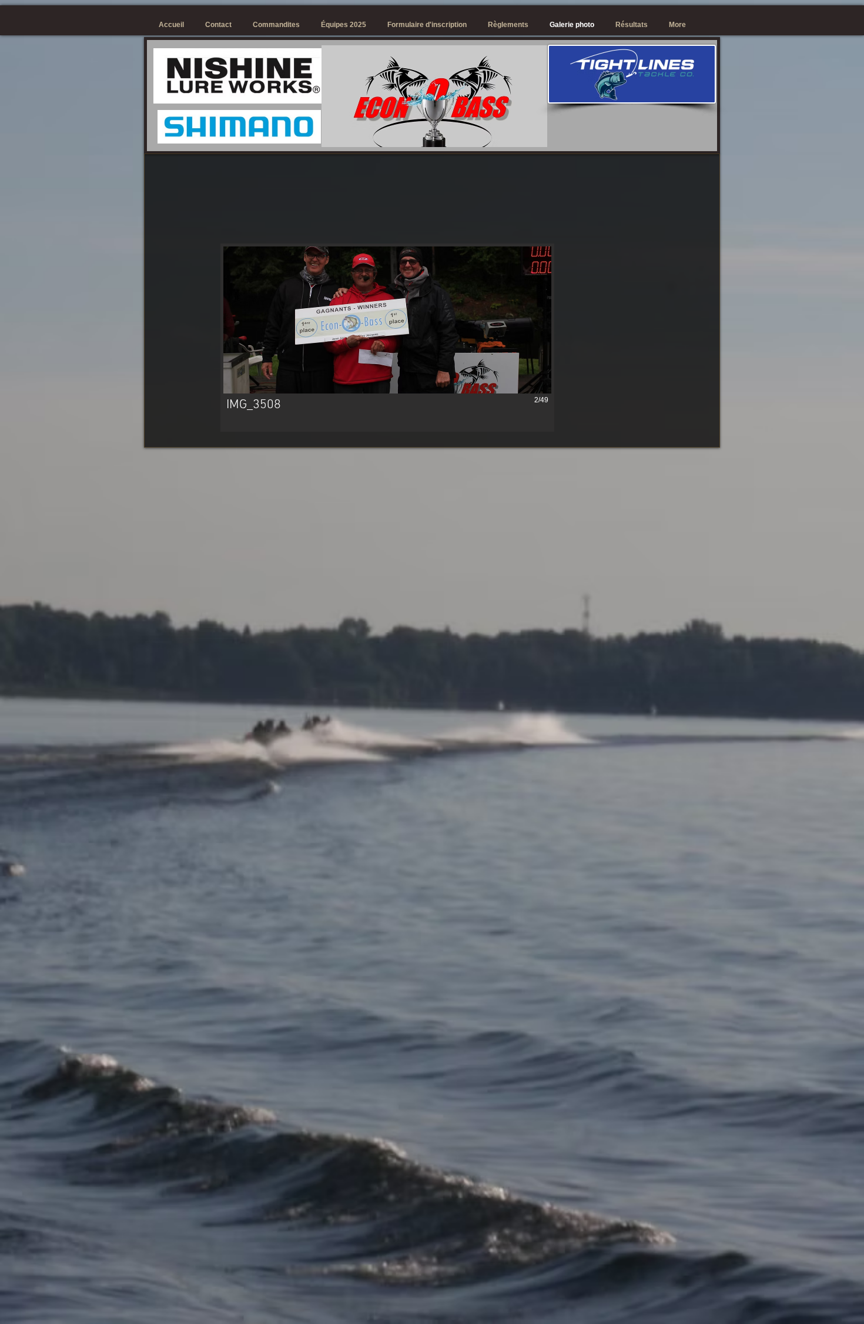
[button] (381, 338)
